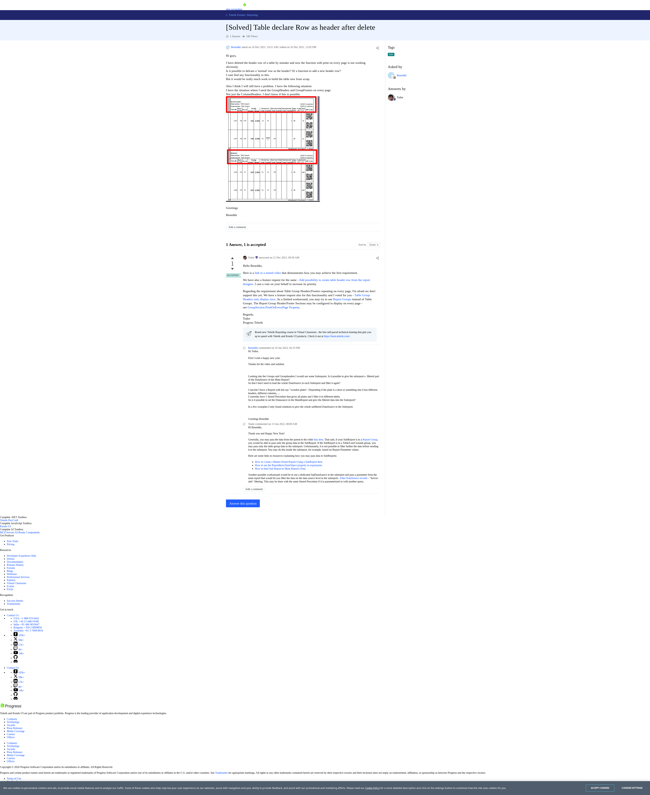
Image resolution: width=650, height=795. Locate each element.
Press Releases (14, 728)
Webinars (12, 574)
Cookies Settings (632, 787)
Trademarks (221, 772)
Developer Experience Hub (21, 555)
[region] (325, 788)
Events (10, 586)
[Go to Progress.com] (11, 707)
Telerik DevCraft (9, 520)
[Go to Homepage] (244, 9)
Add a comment (237, 227)
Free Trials (12, 541)
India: (26, 624)
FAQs (10, 589)
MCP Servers (7, 532)
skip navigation (234, 9)
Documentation (15, 561)
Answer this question (243, 503)
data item (318, 439)
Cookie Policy (372, 788)
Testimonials (13, 603)
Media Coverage (16, 731)
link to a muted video (267, 273)
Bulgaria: (28, 627)
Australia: (28, 630)
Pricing (10, 544)
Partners (11, 580)
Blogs (10, 571)
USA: (26, 618)
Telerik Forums (236, 15)
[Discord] (16, 662)
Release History (15, 564)
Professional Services (18, 577)
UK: (26, 621)
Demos (10, 558)
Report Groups (342, 299)
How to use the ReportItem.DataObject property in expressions (288, 465)
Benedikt (236, 47)
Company (12, 719)
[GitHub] (16, 658)
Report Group (370, 439)
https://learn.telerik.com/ (337, 336)
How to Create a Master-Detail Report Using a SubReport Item (288, 461)
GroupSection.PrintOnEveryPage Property (273, 307)
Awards (11, 725)
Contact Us (13, 615)
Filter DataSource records (353, 478)
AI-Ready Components (27, 532)
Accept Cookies (600, 787)
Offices (11, 737)
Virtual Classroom (16, 583)
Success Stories (15, 600)
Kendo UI (5, 526)
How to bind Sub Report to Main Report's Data (280, 468)
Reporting (252, 15)
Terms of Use (14, 778)
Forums (11, 567)
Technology (13, 722)
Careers (11, 734)
